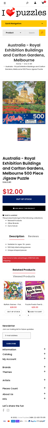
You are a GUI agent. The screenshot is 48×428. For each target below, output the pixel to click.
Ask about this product (25, 208)
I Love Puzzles (23, 417)
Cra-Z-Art (7, 182)
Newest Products (15, 220)
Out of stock (13, 226)
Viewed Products (24, 276)
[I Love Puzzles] (24, 13)
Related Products (24, 270)
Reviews (33, 236)
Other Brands (13, 223)
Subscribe (11, 343)
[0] (43, 3)
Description (16, 236)
